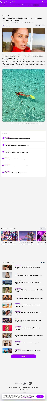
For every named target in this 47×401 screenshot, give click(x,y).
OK (40, 396)
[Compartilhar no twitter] (43, 25)
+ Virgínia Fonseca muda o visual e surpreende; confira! (15, 59)
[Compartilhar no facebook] (39, 25)
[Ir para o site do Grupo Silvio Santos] (21, 383)
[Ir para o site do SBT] (30, 383)
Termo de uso (35, 387)
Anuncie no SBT (13, 387)
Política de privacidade (24, 387)
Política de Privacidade (27, 397)
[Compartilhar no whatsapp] (36, 25)
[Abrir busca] (43, 1)
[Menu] (45, 1)
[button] (9, 239)
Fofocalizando (5, 15)
